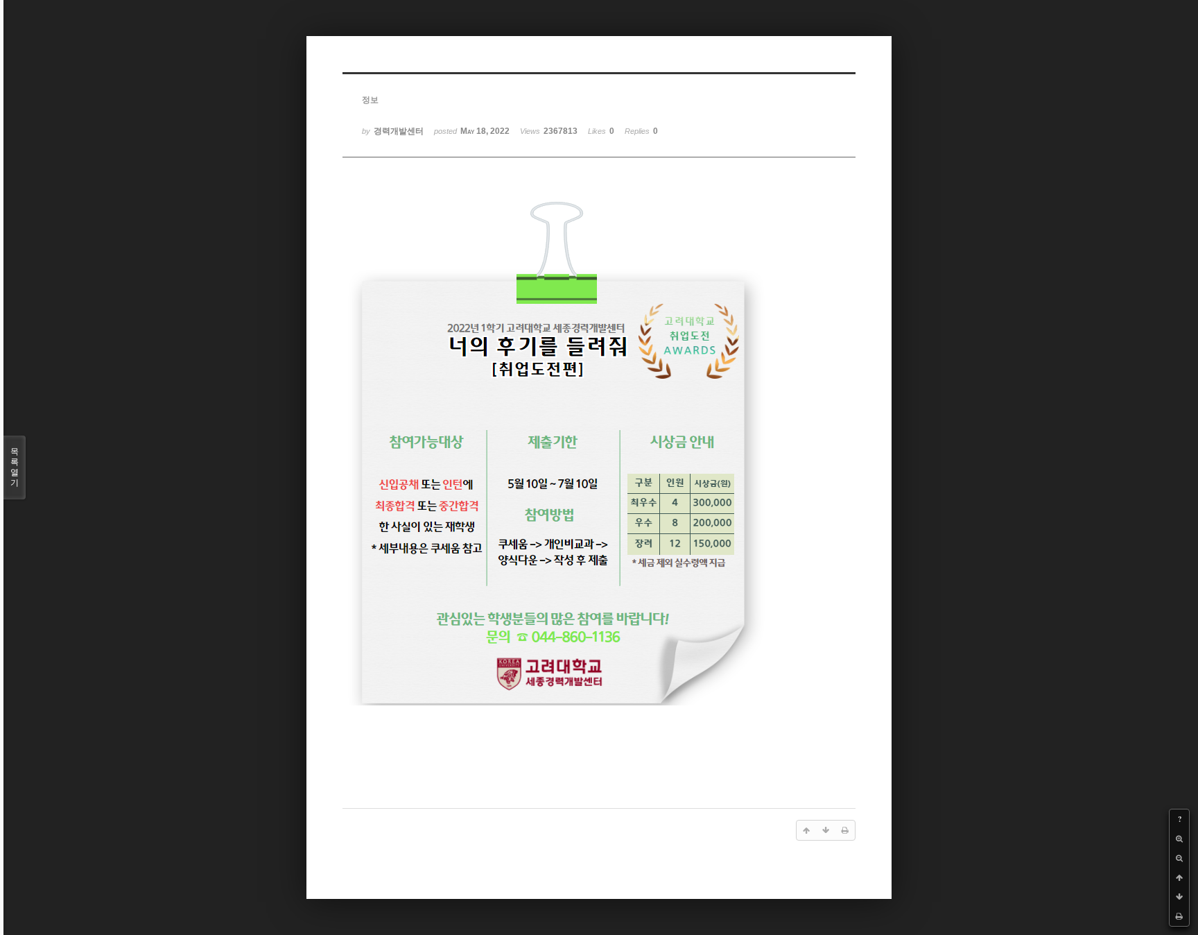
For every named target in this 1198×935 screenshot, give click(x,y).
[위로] (1179, 877)
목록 (14, 467)
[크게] (1179, 838)
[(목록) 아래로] (1179, 897)
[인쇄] (1179, 916)
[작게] (1179, 858)
